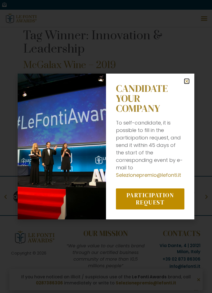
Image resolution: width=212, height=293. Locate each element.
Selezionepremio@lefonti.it (148, 175)
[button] (187, 81)
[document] (106, 146)
